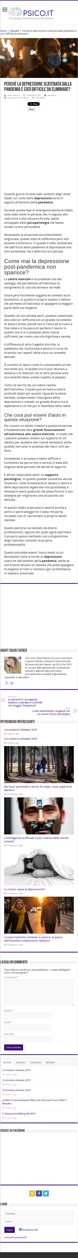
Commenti (35, 1062)
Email (8, 1022)
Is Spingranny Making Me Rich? (19, 1113)
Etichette (50, 1062)
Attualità (14, 30)
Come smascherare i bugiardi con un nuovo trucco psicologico (51, 711)
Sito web (9, 1034)
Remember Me (30, 1229)
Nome (8, 1010)
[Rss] (32, 1193)
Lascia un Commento (18, 98)
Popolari (20, 1062)
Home (3, 30)
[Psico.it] (39, 11)
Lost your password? (15, 1237)
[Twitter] (46, 1193)
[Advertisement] (39, 153)
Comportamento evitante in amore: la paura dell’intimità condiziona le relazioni (33, 939)
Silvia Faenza (13, 95)
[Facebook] (39, 1193)
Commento (11, 977)
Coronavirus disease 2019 (20, 729)
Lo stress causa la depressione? (24, 889)
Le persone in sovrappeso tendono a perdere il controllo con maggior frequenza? (25, 701)
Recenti (7, 1062)
